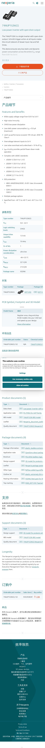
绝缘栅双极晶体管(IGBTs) (22, 675)
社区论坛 (15, 513)
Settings (22, 373)
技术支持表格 (26, 506)
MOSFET (22, 667)
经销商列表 (6, 623)
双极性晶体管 (22, 658)
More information (24, 324)
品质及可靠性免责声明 (10, 350)
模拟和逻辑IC (22, 677)
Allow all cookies (22, 385)
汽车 (22, 680)
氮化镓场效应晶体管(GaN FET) (22, 672)
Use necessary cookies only (22, 379)
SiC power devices (22, 669)
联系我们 (24, 513)
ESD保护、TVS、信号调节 (22, 664)
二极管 (22, 661)
